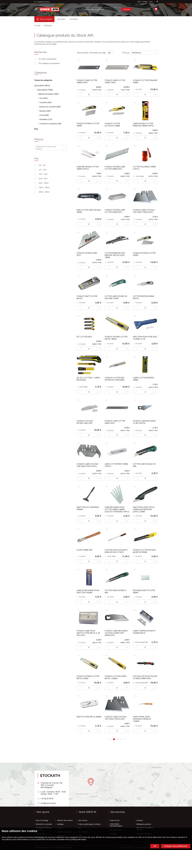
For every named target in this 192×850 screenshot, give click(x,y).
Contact (145, 2)
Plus (36, 129)
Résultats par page (98, 53)
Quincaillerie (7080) (45, 90)
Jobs (150, 2)
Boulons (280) (45, 111)
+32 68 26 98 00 (47, 798)
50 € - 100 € (43, 183)
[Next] (109, 739)
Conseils (74, 19)
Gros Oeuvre (82, 820)
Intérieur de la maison (65, 820)
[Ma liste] (156, 9)
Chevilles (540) (45, 102)
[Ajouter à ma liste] (78, 60)
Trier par (126, 53)
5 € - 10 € (42, 170)
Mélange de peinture (143, 824)
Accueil (37, 25)
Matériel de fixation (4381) (48, 94)
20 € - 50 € (43, 178)
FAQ (139, 2)
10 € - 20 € (43, 174)
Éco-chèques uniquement (49, 63)
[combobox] (101, 9)
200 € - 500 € (44, 192)
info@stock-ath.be (48, 803)
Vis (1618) (43, 98)
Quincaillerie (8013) (42, 86)
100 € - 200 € (44, 187)
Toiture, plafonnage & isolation (89, 824)
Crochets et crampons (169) (50, 124)
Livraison (139, 820)
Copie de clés (114, 820)
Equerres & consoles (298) (49, 107)
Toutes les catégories (43, 80)
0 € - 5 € (42, 165)
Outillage (60, 824)
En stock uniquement (47, 59)
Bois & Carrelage (42, 820)
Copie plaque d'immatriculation (116, 825)
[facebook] (157, 2)
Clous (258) (44, 115)
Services (61, 19)
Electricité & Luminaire (44, 824)
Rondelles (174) (45, 119)
